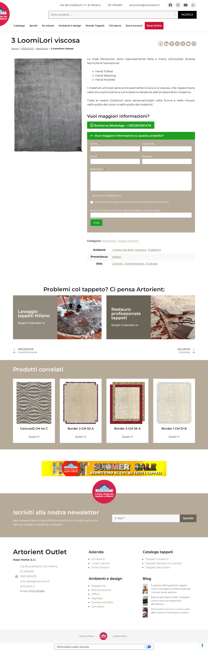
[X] (182, 43)
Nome (95, 143)
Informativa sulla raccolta (73, 646)
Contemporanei (134, 263)
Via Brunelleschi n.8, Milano (39, 566)
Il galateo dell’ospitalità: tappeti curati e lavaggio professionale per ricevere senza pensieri (171, 589)
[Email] (188, 43)
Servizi (33, 25)
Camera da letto (122, 249)
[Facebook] (170, 5)
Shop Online (154, 25)
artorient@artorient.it (35, 581)
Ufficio (95, 594)
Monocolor (42, 48)
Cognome (149, 143)
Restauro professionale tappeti (126, 313)
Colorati (117, 263)
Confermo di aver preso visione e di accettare (131, 202)
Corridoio (97, 606)
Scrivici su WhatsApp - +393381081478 (122, 125)
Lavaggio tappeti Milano (34, 313)
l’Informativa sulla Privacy (155, 202)
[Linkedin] (166, 43)
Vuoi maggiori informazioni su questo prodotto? (129, 135)
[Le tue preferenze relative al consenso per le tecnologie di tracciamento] (202, 645)
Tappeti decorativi (157, 567)
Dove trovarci (134, 25)
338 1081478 (28, 576)
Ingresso (140, 249)
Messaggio (97, 169)
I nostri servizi (100, 563)
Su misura (48, 25)
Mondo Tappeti (95, 25)
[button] (141, 136)
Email (94, 156)
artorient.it (27, 586)
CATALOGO (27, 48)
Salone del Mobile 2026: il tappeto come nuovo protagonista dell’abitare (170, 601)
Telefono (147, 156)
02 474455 (27, 571)
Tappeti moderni (128, 241)
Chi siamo (115, 25)
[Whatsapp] (193, 5)
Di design (152, 263)
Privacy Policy (86, 636)
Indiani (116, 256)
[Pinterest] (171, 43)
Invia (96, 222)
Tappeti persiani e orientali (163, 563)
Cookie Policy (120, 636)
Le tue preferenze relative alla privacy (118, 646)
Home (14, 48)
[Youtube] (185, 5)
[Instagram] (178, 5)
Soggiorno (154, 249)
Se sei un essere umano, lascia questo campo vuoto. (125, 210)
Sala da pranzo (101, 590)
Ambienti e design (70, 25)
